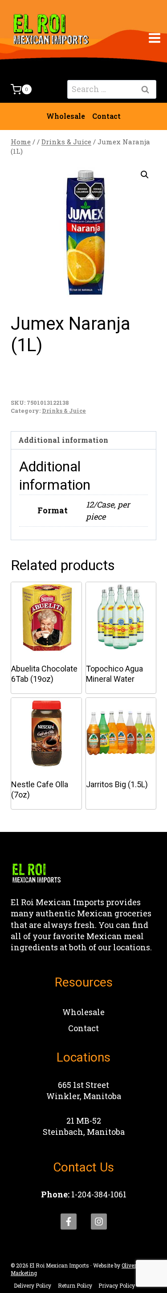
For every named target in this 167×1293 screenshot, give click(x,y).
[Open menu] (154, 38)
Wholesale (65, 116)
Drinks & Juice (64, 410)
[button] (145, 175)
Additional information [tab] (63, 440)
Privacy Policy (116, 1285)
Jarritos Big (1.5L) (117, 784)
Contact (106, 116)
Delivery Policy (32, 1285)
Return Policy (75, 1285)
